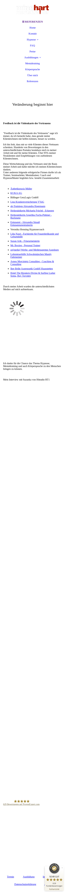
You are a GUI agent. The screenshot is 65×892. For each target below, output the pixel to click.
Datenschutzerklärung (25, 884)
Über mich (32, 75)
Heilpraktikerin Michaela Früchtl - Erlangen (32, 210)
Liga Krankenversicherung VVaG (27, 202)
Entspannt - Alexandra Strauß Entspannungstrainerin (25, 223)
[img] (32, 9)
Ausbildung (29, 876)
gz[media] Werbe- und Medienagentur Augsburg (34, 249)
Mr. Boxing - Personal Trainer (25, 245)
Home (33, 27)
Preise (32, 51)
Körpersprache (32, 69)
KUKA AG (16, 193)
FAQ (32, 45)
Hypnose (31, 39)
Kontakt (33, 33)
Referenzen (32, 81)
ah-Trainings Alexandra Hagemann (27, 206)
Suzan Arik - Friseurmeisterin (25, 241)
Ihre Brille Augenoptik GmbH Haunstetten (31, 268)
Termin (10, 876)
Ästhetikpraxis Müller (21, 188)
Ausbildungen (31, 57)
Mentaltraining (32, 63)
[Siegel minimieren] (62, 867)
